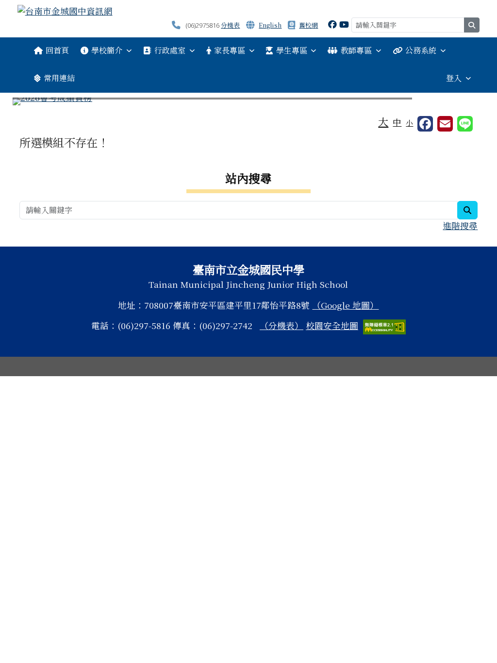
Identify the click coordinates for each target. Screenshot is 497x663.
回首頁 (57, 50)
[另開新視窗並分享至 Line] (465, 124)
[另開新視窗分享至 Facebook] (425, 124)
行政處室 (169, 50)
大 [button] (383, 121)
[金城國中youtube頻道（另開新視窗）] (344, 24)
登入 (454, 77)
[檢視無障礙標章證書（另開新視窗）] (384, 325)
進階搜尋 (460, 225)
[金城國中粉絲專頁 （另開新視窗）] (332, 24)
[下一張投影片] (461, 103)
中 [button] (397, 122)
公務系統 (420, 50)
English (270, 25)
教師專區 (356, 50)
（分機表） (281, 325)
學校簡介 (106, 50)
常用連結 (59, 77)
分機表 (230, 25)
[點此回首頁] (249, 101)
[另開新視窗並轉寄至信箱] (445, 124)
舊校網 (308, 25)
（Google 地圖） (345, 305)
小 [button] (409, 122)
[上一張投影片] (35, 103)
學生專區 (291, 50)
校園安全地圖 (332, 325)
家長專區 (229, 50)
